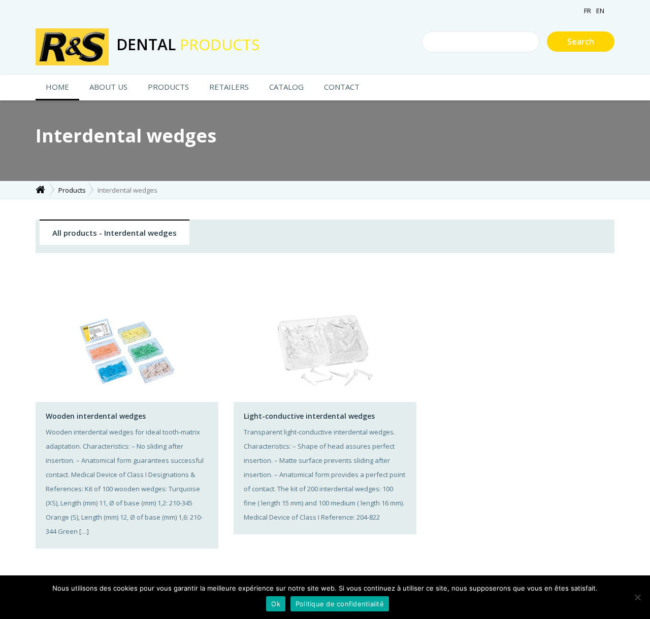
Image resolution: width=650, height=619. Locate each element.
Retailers (229, 87)
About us (108, 87)
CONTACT (342, 87)
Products (168, 87)
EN (600, 10)
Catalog (286, 87)
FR (587, 10)
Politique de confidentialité (340, 604)
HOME (57, 87)
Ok (275, 604)
